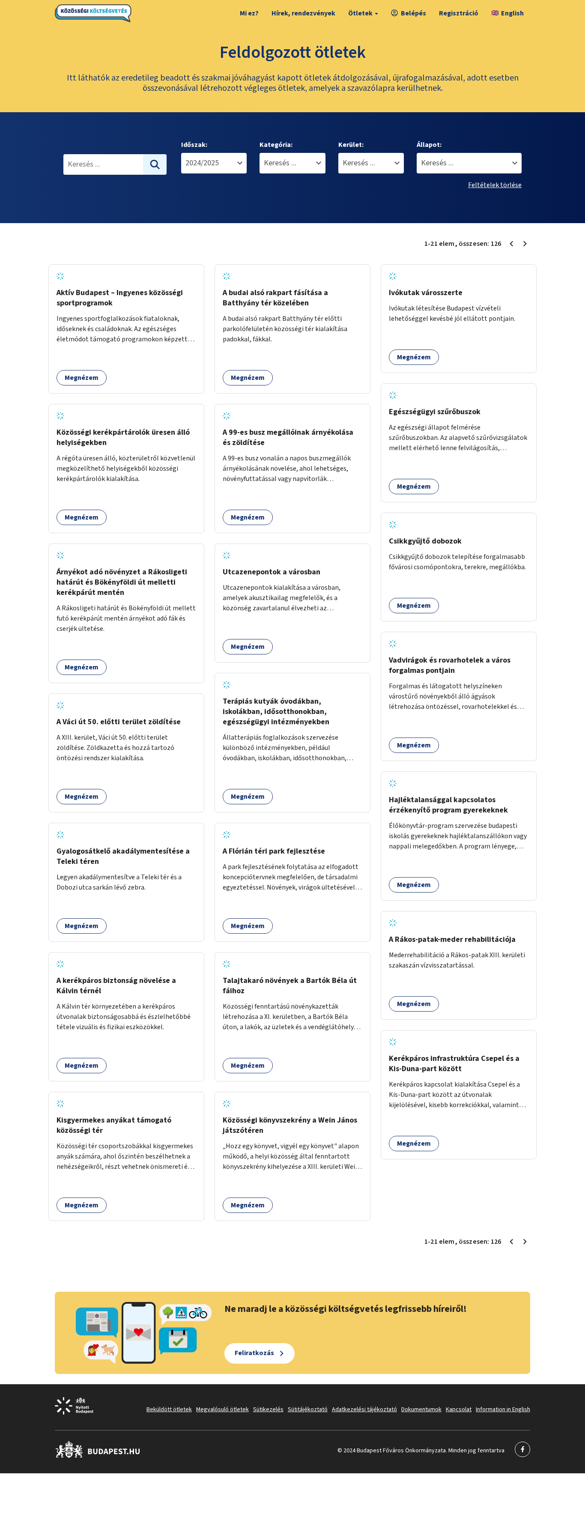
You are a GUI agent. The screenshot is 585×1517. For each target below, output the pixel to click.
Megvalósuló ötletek (222, 1409)
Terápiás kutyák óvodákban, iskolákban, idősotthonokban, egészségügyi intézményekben (276, 711)
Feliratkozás (254, 1353)
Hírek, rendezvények (303, 13)
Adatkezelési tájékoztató (364, 1409)
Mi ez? (249, 13)
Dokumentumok (421, 1409)
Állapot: (429, 144)
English (512, 13)
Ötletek (360, 13)
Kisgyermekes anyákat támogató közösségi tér (114, 1125)
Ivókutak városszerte (426, 292)
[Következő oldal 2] (525, 244)
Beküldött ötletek (169, 1409)
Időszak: (194, 144)
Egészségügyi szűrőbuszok (435, 411)
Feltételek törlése (495, 185)
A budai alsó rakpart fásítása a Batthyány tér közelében (275, 297)
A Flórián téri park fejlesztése (274, 851)
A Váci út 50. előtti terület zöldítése (119, 722)
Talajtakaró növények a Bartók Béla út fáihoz (290, 985)
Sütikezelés (268, 1409)
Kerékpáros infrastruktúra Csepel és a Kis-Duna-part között (454, 1063)
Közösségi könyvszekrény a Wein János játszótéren (290, 1125)
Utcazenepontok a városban (271, 572)
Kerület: (351, 144)
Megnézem (81, 377)
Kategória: (276, 144)
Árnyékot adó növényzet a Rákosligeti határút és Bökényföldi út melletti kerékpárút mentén (122, 582)
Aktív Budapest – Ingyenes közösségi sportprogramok (120, 297)
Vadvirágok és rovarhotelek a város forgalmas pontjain (449, 665)
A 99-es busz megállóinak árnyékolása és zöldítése (288, 437)
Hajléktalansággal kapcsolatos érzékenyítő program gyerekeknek (448, 804)
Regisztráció (458, 13)
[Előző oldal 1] (511, 244)
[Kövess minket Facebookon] (98, 1456)
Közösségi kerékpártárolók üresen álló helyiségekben (123, 437)
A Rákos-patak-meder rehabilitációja (452, 939)
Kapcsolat (459, 1409)
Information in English (503, 1409)
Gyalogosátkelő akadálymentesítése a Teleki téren (123, 856)
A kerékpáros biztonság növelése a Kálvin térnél (116, 985)
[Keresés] (155, 164)
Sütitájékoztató (308, 1409)
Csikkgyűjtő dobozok (425, 541)
